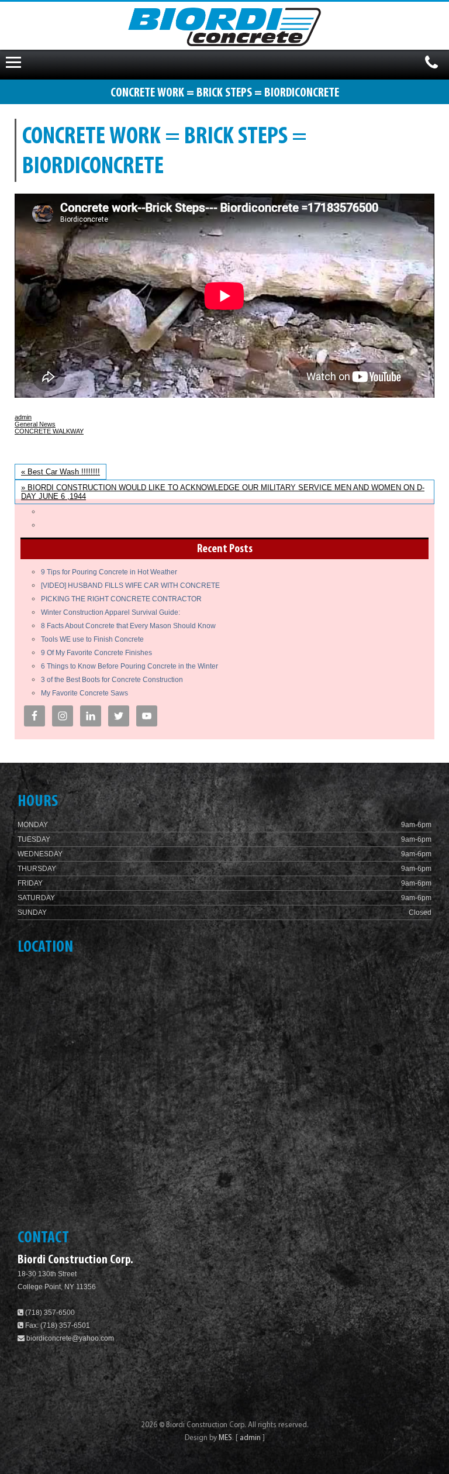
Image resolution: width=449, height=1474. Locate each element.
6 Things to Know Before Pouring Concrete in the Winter (129, 666)
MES (225, 1438)
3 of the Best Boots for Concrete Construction (112, 680)
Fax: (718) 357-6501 (56, 1325)
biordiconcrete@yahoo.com (70, 1338)
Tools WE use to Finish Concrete (92, 639)
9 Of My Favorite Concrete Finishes (96, 653)
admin (23, 417)
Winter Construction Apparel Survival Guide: (110, 612)
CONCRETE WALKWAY (49, 431)
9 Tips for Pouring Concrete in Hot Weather (109, 572)
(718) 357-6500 (49, 1312)
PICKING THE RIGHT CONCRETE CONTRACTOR (121, 599)
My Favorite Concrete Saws (84, 693)
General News (35, 424)
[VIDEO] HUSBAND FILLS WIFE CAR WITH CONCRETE (130, 585)
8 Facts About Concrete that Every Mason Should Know (128, 626)
